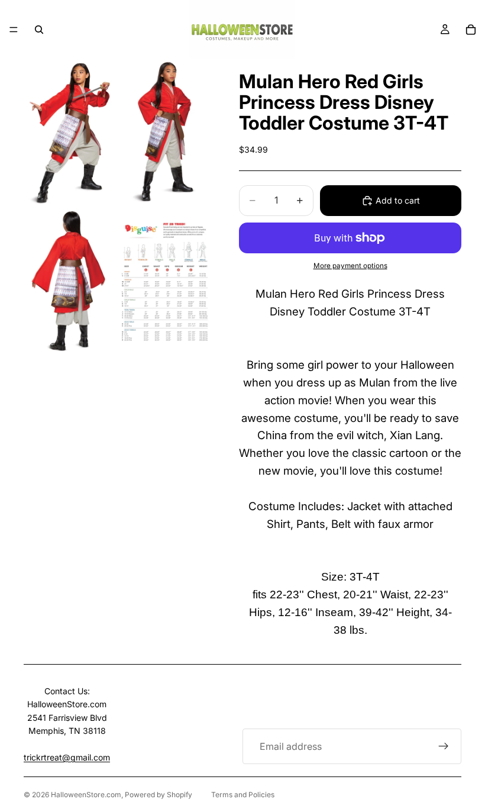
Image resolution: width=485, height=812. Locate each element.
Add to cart (398, 200)
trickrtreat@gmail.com (67, 757)
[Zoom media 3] (70, 281)
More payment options (350, 266)
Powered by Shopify (158, 794)
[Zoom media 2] (164, 132)
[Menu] (13, 29)
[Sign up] (443, 746)
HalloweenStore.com (86, 794)
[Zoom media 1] (70, 132)
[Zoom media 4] (164, 281)
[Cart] (471, 30)
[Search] (39, 30)
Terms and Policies (242, 794)
